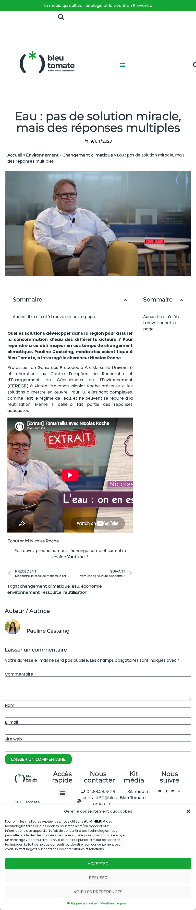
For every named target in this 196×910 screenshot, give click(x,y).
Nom (9, 705)
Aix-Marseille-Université (109, 367)
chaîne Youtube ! (70, 556)
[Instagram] (179, 791)
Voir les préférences (98, 891)
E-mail (11, 722)
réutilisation (75, 592)
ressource (52, 592)
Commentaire (19, 674)
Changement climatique (88, 155)
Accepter (98, 863)
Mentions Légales (113, 903)
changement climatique (45, 586)
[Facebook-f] (166, 791)
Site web (13, 739)
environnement (23, 592)
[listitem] (98, 6)
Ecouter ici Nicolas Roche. (34, 540)
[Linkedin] (172, 791)
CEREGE (18, 386)
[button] (188, 811)
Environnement (42, 155)
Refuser (98, 877)
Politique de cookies (82, 903)
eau (75, 586)
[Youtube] (160, 791)
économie (91, 586)
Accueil (14, 155)
